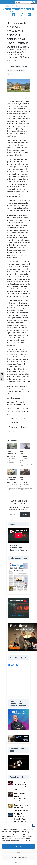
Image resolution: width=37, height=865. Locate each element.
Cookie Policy (17, 862)
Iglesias (10, 74)
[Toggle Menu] (3, 2)
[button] (34, 825)
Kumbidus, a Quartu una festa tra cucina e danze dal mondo (21, 807)
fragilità (10, 70)
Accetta (18, 846)
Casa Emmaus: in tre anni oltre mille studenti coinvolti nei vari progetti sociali (12, 453)
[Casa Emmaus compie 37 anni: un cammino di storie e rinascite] (25, 472)
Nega (18, 852)
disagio (25, 66)
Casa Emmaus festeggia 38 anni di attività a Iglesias (25, 453)
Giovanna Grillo (19, 70)
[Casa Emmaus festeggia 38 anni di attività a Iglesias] (25, 446)
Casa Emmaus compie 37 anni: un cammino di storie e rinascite (24, 480)
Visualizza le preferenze (18, 857)
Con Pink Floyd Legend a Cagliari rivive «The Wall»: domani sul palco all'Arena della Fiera (21, 819)
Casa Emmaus (15, 66)
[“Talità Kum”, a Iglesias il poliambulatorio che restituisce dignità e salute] (12, 472)
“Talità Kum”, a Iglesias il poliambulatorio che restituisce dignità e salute (12, 480)
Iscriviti (25, 514)
